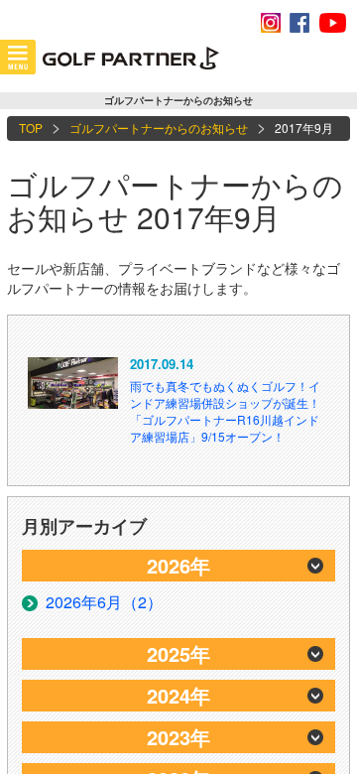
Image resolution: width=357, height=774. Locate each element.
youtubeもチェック (332, 23)
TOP (31, 127)
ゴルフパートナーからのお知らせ (158, 127)
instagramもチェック (271, 23)
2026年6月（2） (104, 601)
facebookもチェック (299, 23)
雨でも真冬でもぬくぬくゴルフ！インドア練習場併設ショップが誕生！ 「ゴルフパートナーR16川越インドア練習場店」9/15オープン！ (225, 411)
